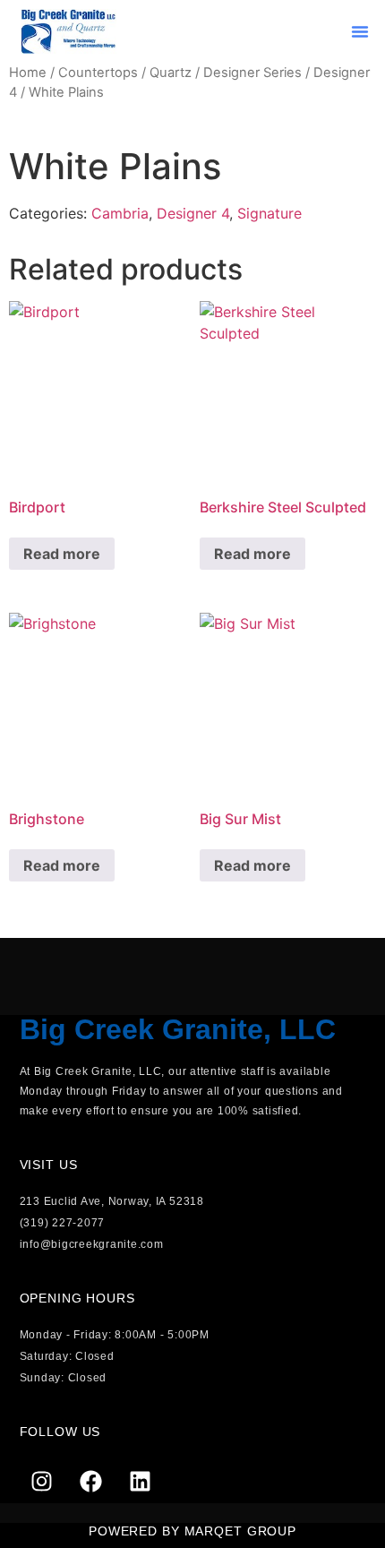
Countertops (98, 72)
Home (28, 72)
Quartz (171, 72)
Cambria (120, 213)
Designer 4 (193, 213)
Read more (61, 554)
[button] (359, 31)
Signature (269, 213)
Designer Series (252, 72)
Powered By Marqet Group (192, 1531)
